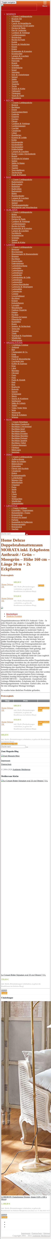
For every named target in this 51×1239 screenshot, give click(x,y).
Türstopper (16, 93)
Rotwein (15, 389)
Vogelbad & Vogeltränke (22, 336)
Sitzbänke (16, 72)
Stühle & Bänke (18, 163)
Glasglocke (16, 130)
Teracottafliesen (18, 170)
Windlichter (16, 338)
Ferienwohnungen (19, 445)
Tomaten (15, 331)
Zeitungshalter (17, 503)
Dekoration (16, 466)
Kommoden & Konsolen (22, 51)
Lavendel (15, 305)
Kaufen (41, 586)
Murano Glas (17, 480)
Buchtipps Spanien (19, 440)
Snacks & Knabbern (20, 398)
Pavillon (15, 315)
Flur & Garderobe (19, 30)
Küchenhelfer (17, 144)
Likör (14, 368)
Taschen (15, 529)
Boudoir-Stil (17, 19)
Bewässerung (17, 252)
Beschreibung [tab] (12, 614)
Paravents (15, 61)
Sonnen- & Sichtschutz (21, 326)
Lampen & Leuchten (20, 56)
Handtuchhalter (18, 196)
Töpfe (14, 333)
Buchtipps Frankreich (20, 424)
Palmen (15, 312)
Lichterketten (17, 478)
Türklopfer (16, 91)
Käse (14, 366)
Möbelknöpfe (17, 482)
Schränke (15, 65)
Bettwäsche (16, 217)
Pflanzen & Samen (19, 317)
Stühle (14, 79)
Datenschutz (6, 764)
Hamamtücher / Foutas (21, 513)
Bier (13, 350)
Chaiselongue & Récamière (23, 26)
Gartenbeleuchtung (19, 266)
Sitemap (46, 1233)
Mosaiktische (17, 58)
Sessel (14, 70)
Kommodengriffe (19, 475)
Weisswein (16, 412)
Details (4, 991)
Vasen (14, 496)
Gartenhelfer (17, 275)
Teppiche (15, 84)
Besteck (15, 105)
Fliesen (14, 121)
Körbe (14, 140)
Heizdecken (16, 37)
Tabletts (15, 165)
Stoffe (14, 489)
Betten (14, 214)
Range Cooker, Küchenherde (24, 154)
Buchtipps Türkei (19, 443)
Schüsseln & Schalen (20, 158)
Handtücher (16, 135)
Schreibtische (17, 68)
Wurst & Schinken (19, 415)
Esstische (15, 114)
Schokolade (16, 394)
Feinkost (15, 357)
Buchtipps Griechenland (22, 426)
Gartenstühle (17, 289)
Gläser (14, 133)
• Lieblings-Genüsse (20, 345)
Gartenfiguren (17, 270)
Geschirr (15, 128)
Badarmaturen (17, 182)
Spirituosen (16, 401)
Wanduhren (16, 98)
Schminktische (18, 235)
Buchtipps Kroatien (20, 433)
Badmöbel (16, 186)
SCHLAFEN (11, 210)
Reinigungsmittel (19, 524)
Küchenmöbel (17, 147)
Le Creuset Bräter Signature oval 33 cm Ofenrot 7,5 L (23, 975)
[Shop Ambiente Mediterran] (19, 10)
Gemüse (15, 294)
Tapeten (15, 82)
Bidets (14, 193)
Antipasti (15, 347)
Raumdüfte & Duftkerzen (22, 522)
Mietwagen (16, 450)
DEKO (9, 454)
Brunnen (15, 256)
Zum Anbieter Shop (9, 744)
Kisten (14, 49)
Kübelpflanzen (18, 303)
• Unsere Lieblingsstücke (22, 16)
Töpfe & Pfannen (19, 175)
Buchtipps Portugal (19, 438)
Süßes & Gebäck (19, 403)
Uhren (14, 494)
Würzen (15, 417)
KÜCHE (10, 100)
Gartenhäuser (17, 273)
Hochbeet (15, 298)
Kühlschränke (17, 149)
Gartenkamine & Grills (21, 277)
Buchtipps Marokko (20, 436)
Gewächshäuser (18, 296)
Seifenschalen (17, 200)
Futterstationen (18, 263)
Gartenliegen (17, 280)
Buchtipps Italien (19, 431)
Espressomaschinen (20, 112)
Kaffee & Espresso (19, 364)
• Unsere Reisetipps (20, 422)
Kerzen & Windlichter (21, 44)
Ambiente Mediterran (21, 769)
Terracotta (16, 329)
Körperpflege (17, 515)
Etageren (15, 116)
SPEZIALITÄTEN (14, 343)
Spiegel (15, 77)
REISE (9, 419)
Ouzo (14, 375)
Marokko (15, 370)
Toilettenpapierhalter (20, 205)
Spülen (14, 161)
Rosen (14, 324)
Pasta (14, 377)
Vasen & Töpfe (18, 96)
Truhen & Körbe (18, 89)
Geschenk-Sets (18, 361)
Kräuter (15, 301)
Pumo (14, 487)
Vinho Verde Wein (19, 408)
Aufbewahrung (18, 459)
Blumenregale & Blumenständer (25, 254)
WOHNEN (11, 14)
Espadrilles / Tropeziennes (22, 510)
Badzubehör (17, 191)
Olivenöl (15, 373)
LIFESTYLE (11, 506)
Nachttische (16, 233)
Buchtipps (16, 21)
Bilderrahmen (17, 464)
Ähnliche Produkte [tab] (14, 616)
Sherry (14, 396)
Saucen (15, 391)
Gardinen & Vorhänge (21, 33)
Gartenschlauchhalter (20, 284)
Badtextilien (16, 189)
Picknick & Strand (19, 517)
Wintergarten (17, 340)
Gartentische (17, 291)
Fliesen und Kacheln (20, 468)
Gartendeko (16, 268)
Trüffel (14, 405)
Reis (13, 384)
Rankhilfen (16, 322)
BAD (8, 177)
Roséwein (16, 387)
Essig (14, 354)
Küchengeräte (17, 142)
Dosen (14, 109)
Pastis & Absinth (18, 380)
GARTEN (10, 245)
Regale (14, 63)
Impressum (5, 760)
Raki (13, 382)
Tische (14, 86)
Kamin (14, 42)
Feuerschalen (17, 261)
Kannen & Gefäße (19, 137)
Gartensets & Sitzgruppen (22, 287)
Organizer (16, 485)
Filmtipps (15, 447)
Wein (14, 410)
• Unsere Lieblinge (19, 508)
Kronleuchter (17, 54)
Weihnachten (17, 499)
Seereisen (15, 452)
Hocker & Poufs (18, 40)
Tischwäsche (17, 172)
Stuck (14, 492)
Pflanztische (16, 319)
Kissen (14, 47)
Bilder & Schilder (19, 461)
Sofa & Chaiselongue (20, 75)
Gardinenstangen (19, 35)
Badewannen (17, 184)
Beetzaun (15, 249)
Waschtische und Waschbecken (24, 207)
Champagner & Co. (20, 352)
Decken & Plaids (19, 28)
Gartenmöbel (17, 282)
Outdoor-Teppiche (19, 310)
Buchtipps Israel (18, 429)
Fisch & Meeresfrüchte (21, 359)
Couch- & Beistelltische (21, 23)
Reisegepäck (17, 527)
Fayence (15, 119)
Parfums (15, 520)
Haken (14, 473)
